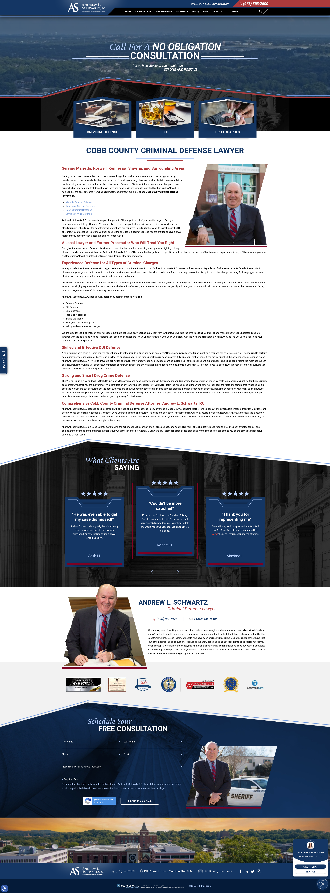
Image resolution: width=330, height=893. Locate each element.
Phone (65, 754)
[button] (156, 572)
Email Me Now (205, 619)
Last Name (129, 741)
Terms (101, 802)
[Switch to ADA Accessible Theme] (4, 888)
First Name (67, 741)
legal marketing (160, 887)
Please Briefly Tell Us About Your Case (81, 766)
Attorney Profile (143, 11)
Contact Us (217, 11)
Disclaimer (206, 886)
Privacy (96, 802)
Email (126, 754)
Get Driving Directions (218, 871)
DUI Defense (182, 11)
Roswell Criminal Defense (79, 210)
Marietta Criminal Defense (79, 202)
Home (128, 11)
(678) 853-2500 (255, 3)
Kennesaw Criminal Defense (80, 206)
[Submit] (261, 11)
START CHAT (310, 866)
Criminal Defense (163, 11)
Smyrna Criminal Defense (79, 213)
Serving (195, 11)
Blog (205, 11)
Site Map (193, 886)
